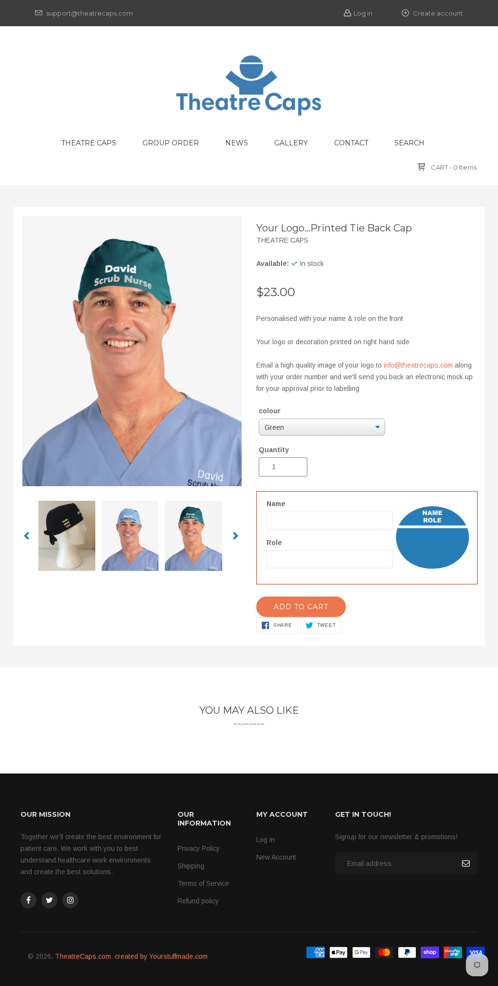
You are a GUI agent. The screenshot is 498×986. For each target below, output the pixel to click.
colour (270, 411)
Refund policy (198, 901)
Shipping (191, 866)
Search (409, 143)
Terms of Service (203, 883)
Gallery (291, 143)
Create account (437, 13)
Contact (351, 143)
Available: (272, 263)
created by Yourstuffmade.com (161, 956)
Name (276, 504)
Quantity (274, 450)
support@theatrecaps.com (89, 13)
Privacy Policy (199, 848)
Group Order (170, 143)
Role (274, 542)
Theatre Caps (88, 143)
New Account (276, 857)
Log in (363, 13)
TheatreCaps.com (83, 956)
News (236, 143)
